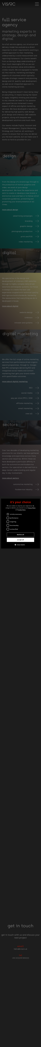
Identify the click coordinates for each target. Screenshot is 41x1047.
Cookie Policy (22, 510)
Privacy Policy (31, 508)
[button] (20, 544)
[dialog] (20, 523)
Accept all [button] (20, 540)
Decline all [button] (20, 534)
